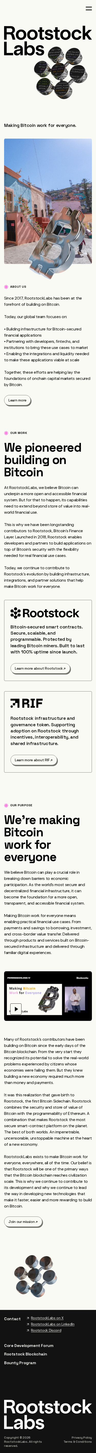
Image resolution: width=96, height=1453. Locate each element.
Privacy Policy (82, 1438)
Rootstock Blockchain (25, 1354)
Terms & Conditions (77, 1442)
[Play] (16, 1009)
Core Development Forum (29, 1345)
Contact (12, 1318)
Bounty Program (20, 1363)
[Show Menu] (88, 8)
